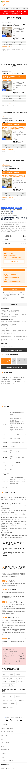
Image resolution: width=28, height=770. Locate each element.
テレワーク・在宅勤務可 (8, 685)
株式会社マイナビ (10, 105)
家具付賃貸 (21, 678)
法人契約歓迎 (12, 681)
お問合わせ (10, 46)
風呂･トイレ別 (13, 678)
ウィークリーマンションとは (7, 731)
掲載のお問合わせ (5, 764)
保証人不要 (5, 678)
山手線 (11, 427)
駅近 (4, 674)
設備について (4, 735)
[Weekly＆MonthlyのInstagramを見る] (10, 720)
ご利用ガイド (13, 261)
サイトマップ (4, 753)
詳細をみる (4, 46)
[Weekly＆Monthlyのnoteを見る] (21, 720)
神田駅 (15, 427)
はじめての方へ (4, 724)
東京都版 (7, 1)
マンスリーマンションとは (7, 728)
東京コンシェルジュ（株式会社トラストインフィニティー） (13, 49)
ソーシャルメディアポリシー (7, 760)
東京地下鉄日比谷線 (14, 418)
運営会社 (3, 746)
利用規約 (3, 757)
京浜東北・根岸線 (14, 429)
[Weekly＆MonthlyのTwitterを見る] (14, 720)
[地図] (12, 211)
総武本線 (12, 422)
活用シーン (3, 739)
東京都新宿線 (13, 423)
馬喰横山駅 (19, 423)
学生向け (5, 681)
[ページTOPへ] (26, 768)
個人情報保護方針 (5, 750)
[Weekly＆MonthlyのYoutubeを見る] (17, 720)
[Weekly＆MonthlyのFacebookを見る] (7, 720)
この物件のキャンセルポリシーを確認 (13, 350)
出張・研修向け (20, 681)
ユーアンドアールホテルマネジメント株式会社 (13, 152)
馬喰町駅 (17, 422)
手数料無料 (17, 674)
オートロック (10, 674)
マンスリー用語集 (5, 742)
